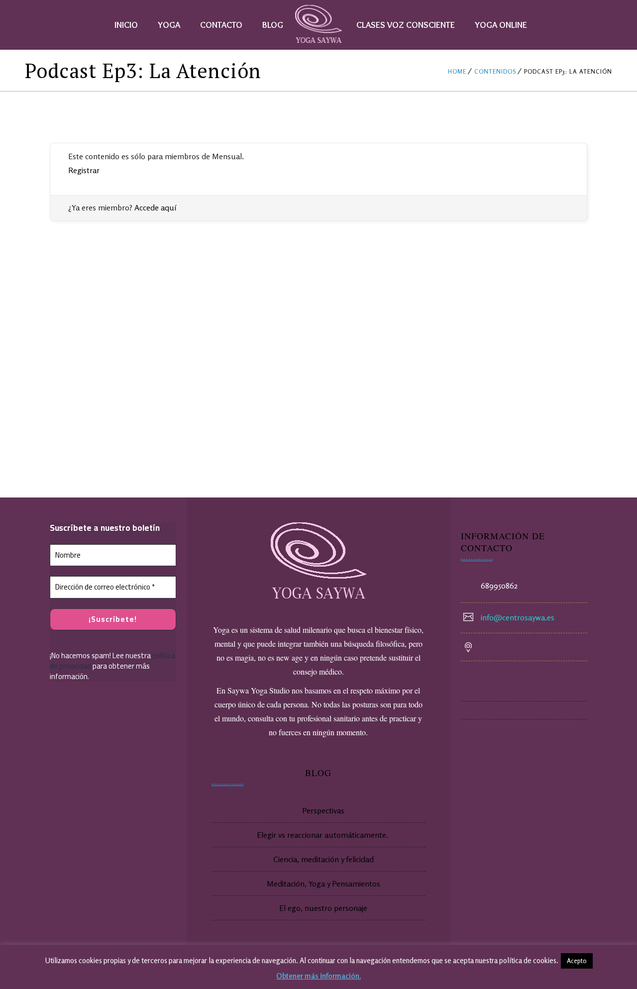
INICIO (126, 24)
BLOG (272, 24)
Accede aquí (155, 207)
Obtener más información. (318, 976)
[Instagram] (524, 710)
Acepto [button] (577, 961)
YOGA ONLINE (501, 24)
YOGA (169, 24)
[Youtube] (524, 692)
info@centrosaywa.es (517, 617)
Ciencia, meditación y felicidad (323, 859)
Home (457, 71)
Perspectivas (323, 810)
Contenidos (495, 71)
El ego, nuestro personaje (323, 908)
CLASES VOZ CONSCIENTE (405, 24)
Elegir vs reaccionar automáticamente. (323, 835)
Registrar (84, 170)
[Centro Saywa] (318, 25)
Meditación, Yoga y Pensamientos (323, 884)
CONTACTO (221, 24)
